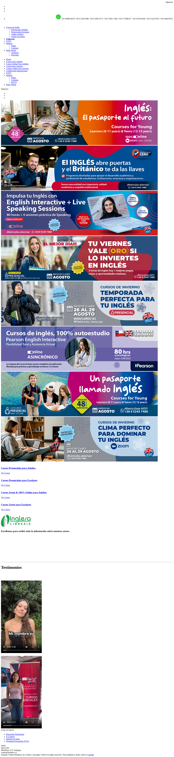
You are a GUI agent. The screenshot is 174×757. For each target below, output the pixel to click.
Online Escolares (18, 37)
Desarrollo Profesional (15, 734)
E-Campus (10, 737)
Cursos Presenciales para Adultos (18, 468)
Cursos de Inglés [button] (12, 27)
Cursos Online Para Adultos (17, 64)
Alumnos (15, 53)
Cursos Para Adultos (14, 62)
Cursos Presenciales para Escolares (19, 480)
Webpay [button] (9, 43)
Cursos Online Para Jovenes (17, 68)
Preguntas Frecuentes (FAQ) (17, 741)
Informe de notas (13, 739)
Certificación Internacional (16, 71)
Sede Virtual (11, 85)
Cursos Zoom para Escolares (16, 504)
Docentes (15, 55)
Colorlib (90, 755)
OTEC (9, 41)
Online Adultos (17, 34)
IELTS (14, 82)
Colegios (14, 48)
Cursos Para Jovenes (14, 66)
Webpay (9, 75)
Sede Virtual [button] (11, 50)
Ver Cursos (5, 473)
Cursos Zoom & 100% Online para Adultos (24, 492)
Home (8, 59)
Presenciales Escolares (20, 32)
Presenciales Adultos (19, 30)
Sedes (13, 46)
